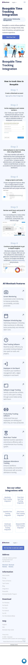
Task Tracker (5, 583)
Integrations (5, 589)
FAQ (3, 627)
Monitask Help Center (8, 630)
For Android (5, 610)
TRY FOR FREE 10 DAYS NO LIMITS (13, 548)
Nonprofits (5, 591)
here (24, 641)
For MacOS (5, 605)
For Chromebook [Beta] (8, 616)
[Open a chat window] (24, 661)
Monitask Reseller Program (9, 594)
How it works (5, 575)
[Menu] (24, 2)
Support (4, 624)
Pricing (4, 578)
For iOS (4, 613)
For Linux (4, 608)
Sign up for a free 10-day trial (14, 96)
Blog (3, 586)
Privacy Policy (5, 634)
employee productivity (17, 260)
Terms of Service (6, 581)
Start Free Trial (11, 37)
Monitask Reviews (5, 566)
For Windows (5, 602)
